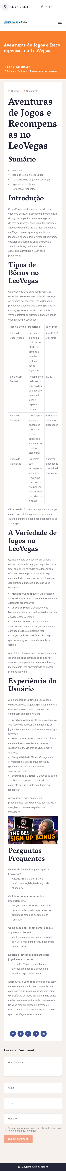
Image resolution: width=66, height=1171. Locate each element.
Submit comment (18, 1139)
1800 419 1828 (19, 6)
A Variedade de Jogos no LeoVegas (31, 179)
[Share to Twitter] (20, 1034)
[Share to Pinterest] (28, 1034)
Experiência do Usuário (24, 184)
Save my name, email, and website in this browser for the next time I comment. (34, 1129)
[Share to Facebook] (13, 1034)
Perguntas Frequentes (24, 188)
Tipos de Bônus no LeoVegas (27, 174)
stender (15, 91)
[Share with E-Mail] (44, 1034)
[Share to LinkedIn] (36, 1034)
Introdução (17, 170)
